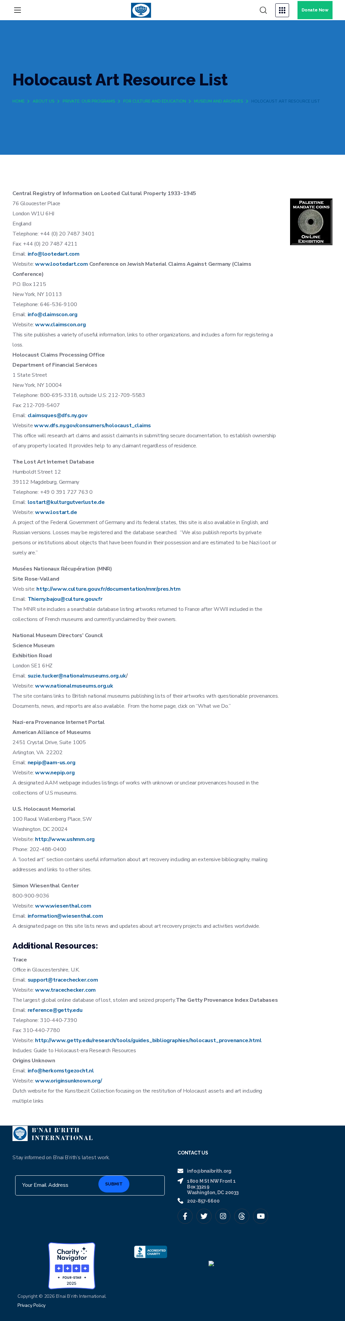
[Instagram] (222, 1216)
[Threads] (241, 1216)
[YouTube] (260, 1216)
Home (18, 101)
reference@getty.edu (55, 1010)
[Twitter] (204, 1216)
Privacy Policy (31, 1305)
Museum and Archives (218, 101)
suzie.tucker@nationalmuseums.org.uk (77, 676)
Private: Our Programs (89, 101)
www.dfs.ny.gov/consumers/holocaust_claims (92, 425)
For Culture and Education (154, 101)
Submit (114, 1183)
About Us (44, 101)
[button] (263, 10)
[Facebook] (185, 1216)
